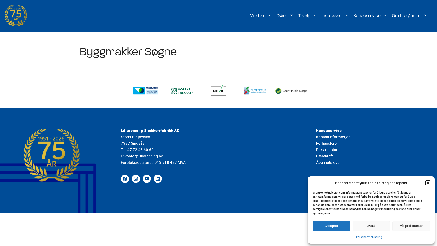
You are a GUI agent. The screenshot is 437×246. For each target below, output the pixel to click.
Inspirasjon (332, 16)
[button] (428, 183)
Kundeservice (367, 16)
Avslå (371, 226)
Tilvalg (304, 16)
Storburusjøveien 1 (137, 137)
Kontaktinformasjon (333, 137)
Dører (282, 16)
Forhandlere (326, 143)
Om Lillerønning (406, 16)
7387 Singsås (133, 143)
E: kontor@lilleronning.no (142, 156)
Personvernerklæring (369, 237)
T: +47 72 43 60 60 (137, 149)
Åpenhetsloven (328, 162)
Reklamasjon (327, 149)
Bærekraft (324, 156)
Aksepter (331, 226)
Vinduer (257, 16)
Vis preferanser (411, 226)
